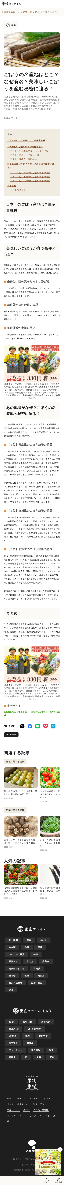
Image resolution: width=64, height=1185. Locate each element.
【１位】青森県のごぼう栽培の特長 (30, 172)
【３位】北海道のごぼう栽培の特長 (30, 180)
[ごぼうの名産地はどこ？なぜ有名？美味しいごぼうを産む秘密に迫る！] (53, 726)
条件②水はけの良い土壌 (24, 155)
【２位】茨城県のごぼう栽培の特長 (30, 176)
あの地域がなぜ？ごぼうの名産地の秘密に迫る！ (30, 166)
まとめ (11, 185)
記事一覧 (27, 12)
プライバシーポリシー (30, 1164)
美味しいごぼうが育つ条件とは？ (25, 146)
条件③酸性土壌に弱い (23, 159)
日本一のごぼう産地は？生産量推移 (26, 140)
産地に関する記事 (15, 761)
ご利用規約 (16, 1159)
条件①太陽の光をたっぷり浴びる (29, 151)
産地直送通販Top (10, 12)
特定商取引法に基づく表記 (26, 1170)
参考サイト (18, 190)
